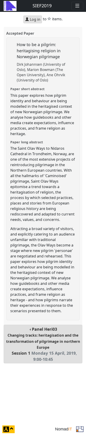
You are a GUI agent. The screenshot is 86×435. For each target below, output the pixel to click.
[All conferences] (79, 428)
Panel (43, 344)
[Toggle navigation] (77, 6)
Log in (34, 19)
